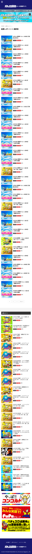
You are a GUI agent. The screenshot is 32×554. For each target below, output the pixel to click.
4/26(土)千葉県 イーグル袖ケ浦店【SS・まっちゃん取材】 (21, 484)
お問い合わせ (14, 542)
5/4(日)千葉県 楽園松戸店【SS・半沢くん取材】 (21, 335)
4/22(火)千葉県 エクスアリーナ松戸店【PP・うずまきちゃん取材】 (21, 397)
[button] (16, 17)
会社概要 (8, 542)
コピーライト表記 (22, 542)
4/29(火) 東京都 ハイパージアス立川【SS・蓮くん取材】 (21, 405)
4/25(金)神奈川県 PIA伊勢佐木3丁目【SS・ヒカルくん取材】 (21, 326)
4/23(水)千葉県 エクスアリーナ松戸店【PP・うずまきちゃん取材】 (21, 380)
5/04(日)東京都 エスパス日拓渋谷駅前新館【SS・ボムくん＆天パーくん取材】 (21, 362)
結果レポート (17, 10)
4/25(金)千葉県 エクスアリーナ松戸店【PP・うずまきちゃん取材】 (21, 353)
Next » (21, 301)
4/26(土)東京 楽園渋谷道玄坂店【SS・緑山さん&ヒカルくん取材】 (21, 475)
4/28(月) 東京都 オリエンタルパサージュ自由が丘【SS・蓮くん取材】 (21, 423)
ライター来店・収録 (27, 10)
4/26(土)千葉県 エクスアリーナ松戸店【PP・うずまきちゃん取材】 (21, 344)
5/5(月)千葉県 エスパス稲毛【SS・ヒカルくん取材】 (21, 317)
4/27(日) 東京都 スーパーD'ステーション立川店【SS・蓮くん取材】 (21, 415)
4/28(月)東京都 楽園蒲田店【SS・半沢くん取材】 (21, 387)
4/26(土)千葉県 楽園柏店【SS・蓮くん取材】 (21, 440)
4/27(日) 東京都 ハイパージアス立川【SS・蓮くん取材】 (21, 457)
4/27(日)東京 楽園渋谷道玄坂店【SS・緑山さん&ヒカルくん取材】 (21, 466)
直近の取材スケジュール (6, 10)
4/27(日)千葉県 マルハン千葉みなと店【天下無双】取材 (21, 449)
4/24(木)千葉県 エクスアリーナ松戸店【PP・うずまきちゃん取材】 (21, 371)
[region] (16, 17)
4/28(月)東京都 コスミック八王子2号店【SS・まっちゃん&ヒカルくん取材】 (21, 432)
